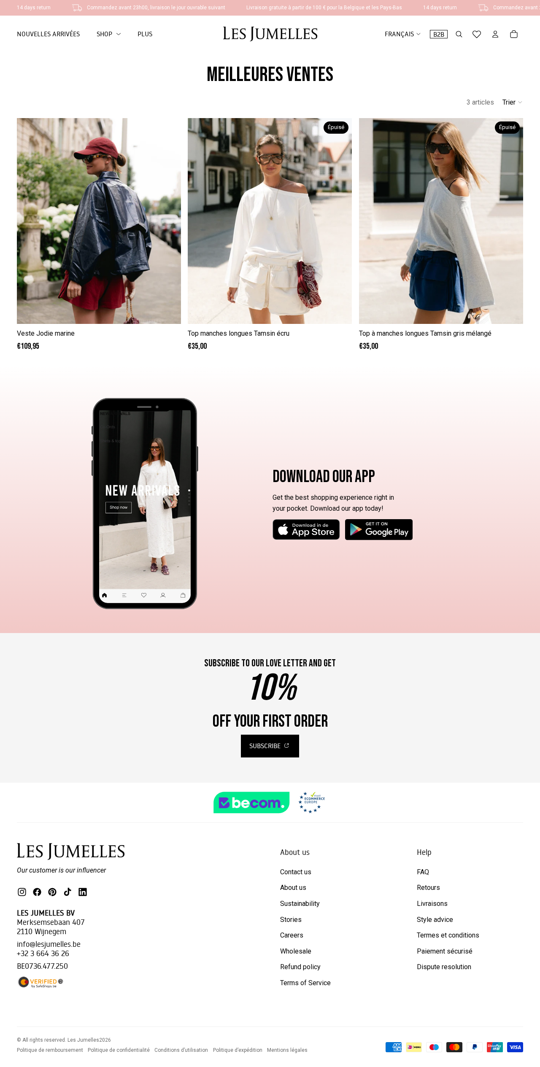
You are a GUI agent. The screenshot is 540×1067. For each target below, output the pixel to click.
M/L (281, 311)
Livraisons (432, 904)
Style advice (435, 920)
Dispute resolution (444, 967)
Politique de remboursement (50, 1050)
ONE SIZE (98, 311)
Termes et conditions (448, 935)
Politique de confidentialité (119, 1050)
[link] (109, 34)
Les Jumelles (83, 1040)
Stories (291, 920)
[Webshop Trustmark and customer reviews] (270, 802)
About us (293, 888)
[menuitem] (145, 34)
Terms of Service (305, 983)
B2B (438, 34)
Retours (428, 888)
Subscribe (265, 745)
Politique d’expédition (237, 1050)
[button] (512, 102)
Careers (291, 935)
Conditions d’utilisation (181, 1050)
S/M (259, 311)
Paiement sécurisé (444, 951)
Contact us (295, 872)
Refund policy (300, 967)
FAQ (423, 872)
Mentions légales (287, 1050)
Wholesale (295, 951)
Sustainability (300, 904)
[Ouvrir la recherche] (459, 34)
